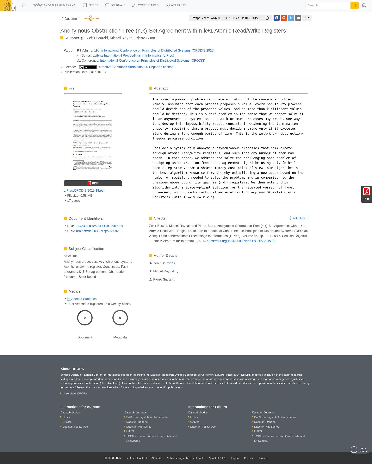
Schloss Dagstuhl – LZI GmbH (144, 458)
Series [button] (93, 5)
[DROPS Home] (24, 5)
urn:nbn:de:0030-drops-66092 (97, 231)
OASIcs (66, 421)
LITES (130, 431)
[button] (55, 5)
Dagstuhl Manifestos (138, 426)
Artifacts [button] (178, 5)
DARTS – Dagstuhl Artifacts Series (147, 417)
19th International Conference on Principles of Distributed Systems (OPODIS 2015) (154, 50)
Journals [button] (117, 5)
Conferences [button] (147, 5)
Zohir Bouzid (97, 38)
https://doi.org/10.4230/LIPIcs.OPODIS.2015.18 (241, 241)
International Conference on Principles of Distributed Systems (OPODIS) (152, 60)
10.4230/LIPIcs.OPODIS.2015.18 (99, 226)
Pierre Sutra (145, 38)
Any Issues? (363, 450)
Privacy (248, 458)
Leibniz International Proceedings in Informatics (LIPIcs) (133, 55)
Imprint (235, 458)
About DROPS (217, 458)
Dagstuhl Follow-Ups (75, 426)
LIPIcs (66, 417)
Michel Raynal (121, 38)
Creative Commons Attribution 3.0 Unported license (135, 67)
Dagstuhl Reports (137, 421)
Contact (262, 458)
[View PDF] (93, 134)
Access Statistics (84, 299)
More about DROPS (74, 393)
